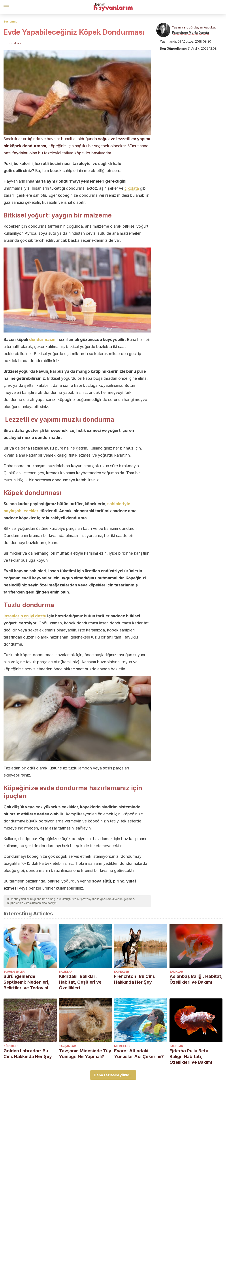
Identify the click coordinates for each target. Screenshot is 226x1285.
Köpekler (121, 971)
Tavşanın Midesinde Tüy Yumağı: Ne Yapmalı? (85, 1053)
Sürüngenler (14, 971)
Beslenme (10, 21)
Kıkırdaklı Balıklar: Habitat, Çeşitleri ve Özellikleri (80, 982)
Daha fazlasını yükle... (113, 1075)
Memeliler (122, 1046)
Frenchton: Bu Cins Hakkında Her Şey (134, 979)
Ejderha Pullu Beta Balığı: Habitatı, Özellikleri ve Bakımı (191, 1056)
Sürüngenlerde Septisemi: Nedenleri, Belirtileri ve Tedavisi (26, 982)
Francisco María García (190, 32)
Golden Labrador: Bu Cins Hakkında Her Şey (28, 1053)
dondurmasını (42, 339)
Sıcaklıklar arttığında (22, 138)
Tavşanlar (67, 1046)
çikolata (131, 188)
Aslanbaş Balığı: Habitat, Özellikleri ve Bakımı (196, 979)
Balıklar (65, 971)
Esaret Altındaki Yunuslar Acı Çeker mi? (139, 1053)
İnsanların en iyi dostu (25, 616)
